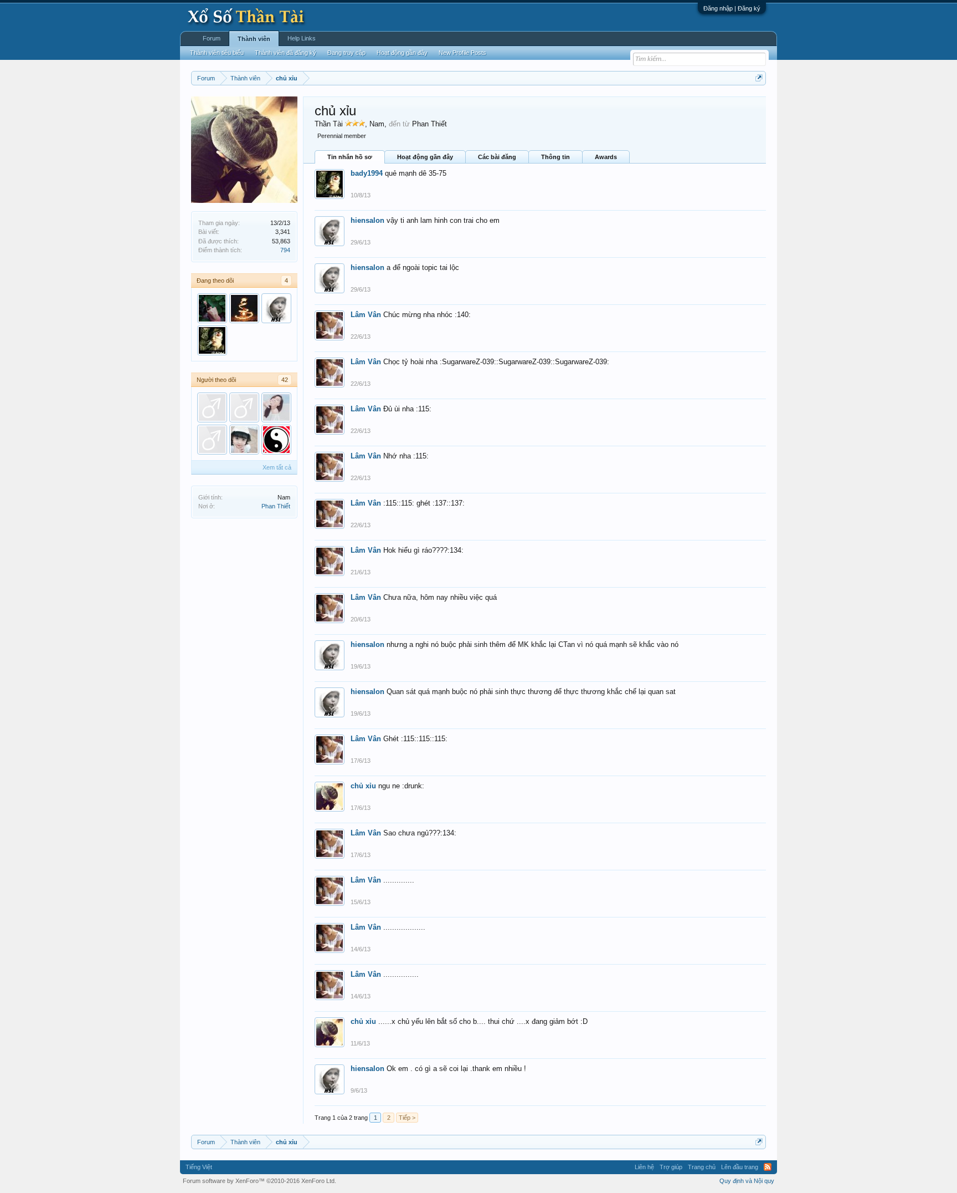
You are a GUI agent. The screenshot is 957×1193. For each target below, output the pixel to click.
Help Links (301, 38)
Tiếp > (407, 1117)
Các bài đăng (497, 157)
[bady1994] (212, 340)
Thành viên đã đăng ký (285, 52)
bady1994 (367, 173)
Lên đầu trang (739, 1167)
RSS (767, 1167)
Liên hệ (644, 1167)
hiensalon (367, 220)
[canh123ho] (244, 407)
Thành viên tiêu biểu (217, 52)
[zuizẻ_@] (244, 308)
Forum (211, 38)
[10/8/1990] (244, 440)
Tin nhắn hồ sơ (349, 157)
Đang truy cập (346, 52)
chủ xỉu (363, 786)
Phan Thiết (275, 506)
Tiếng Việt (199, 1167)
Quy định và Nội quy (746, 1180)
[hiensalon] (276, 308)
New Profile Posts (462, 52)
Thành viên (254, 38)
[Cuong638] (212, 440)
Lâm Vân (366, 314)
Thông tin (555, 157)
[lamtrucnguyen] (276, 440)
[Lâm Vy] (212, 308)
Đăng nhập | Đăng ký (731, 8)
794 (285, 250)
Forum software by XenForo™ (259, 1180)
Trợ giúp (671, 1167)
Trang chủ (702, 1167)
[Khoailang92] (276, 407)
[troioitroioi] (212, 407)
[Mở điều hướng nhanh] (759, 77)
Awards (606, 157)
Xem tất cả (277, 467)
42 (284, 379)
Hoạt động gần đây (425, 157)
